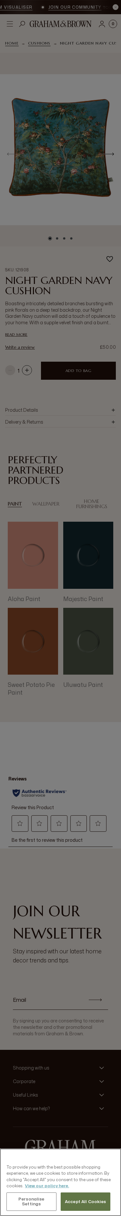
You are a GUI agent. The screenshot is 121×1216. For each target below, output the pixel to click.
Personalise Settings (31, 1201)
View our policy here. (47, 1186)
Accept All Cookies (85, 1201)
